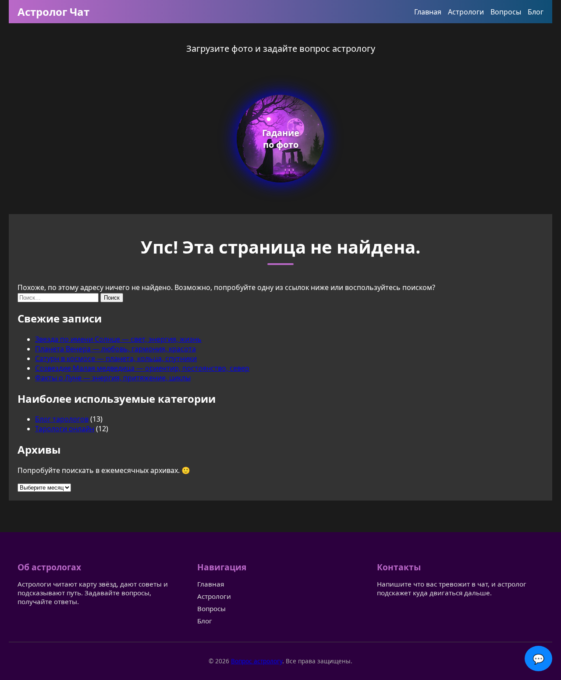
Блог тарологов (62, 419)
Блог (535, 12)
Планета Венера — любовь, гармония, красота (115, 349)
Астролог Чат (53, 11)
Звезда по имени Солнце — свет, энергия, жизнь (118, 339)
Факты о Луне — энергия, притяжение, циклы (113, 378)
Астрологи (466, 12)
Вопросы (505, 12)
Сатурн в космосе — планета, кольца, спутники (116, 358)
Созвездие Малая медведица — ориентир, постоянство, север (142, 368)
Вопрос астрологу (256, 661)
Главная (427, 12)
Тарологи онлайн (64, 428)
